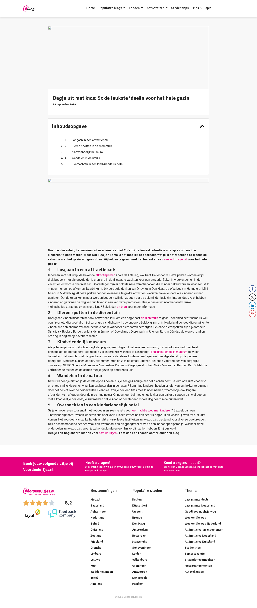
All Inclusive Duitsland (200, 542)
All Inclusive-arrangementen (204, 530)
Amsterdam (140, 530)
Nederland (97, 518)
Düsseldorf (139, 505)
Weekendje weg (195, 518)
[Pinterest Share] (252, 313)
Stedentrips (193, 548)
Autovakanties (194, 572)
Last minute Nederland (200, 505)
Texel (94, 578)
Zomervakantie (195, 554)
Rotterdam (139, 536)
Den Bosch (139, 578)
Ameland (96, 584)
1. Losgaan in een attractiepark (87, 140)
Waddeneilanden (101, 572)
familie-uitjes (108, 433)
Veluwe (95, 560)
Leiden (136, 554)
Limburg (95, 554)
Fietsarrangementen (198, 566)
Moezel (95, 499)
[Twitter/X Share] (252, 297)
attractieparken (105, 275)
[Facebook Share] (252, 288)
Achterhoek (98, 511)
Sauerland (97, 505)
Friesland (96, 542)
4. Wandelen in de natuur (82, 158)
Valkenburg (139, 560)
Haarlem (137, 584)
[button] (202, 126)
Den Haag (138, 524)
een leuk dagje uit (176, 259)
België (94, 524)
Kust (93, 566)
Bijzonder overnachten (200, 560)
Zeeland (95, 536)
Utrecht (137, 511)
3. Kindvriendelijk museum (84, 152)
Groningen (139, 566)
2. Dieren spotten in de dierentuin (88, 146)
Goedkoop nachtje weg (200, 511)
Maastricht (139, 542)
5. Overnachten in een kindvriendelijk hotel (94, 164)
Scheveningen (141, 548)
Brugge (137, 518)
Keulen (137, 499)
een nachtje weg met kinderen (151, 410)
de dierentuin (149, 318)
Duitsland (96, 530)
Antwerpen (139, 572)
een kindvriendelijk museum (168, 352)
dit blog (122, 307)
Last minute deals (197, 499)
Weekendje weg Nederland (203, 524)
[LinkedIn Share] (252, 305)
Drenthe (95, 548)
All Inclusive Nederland (200, 536)
